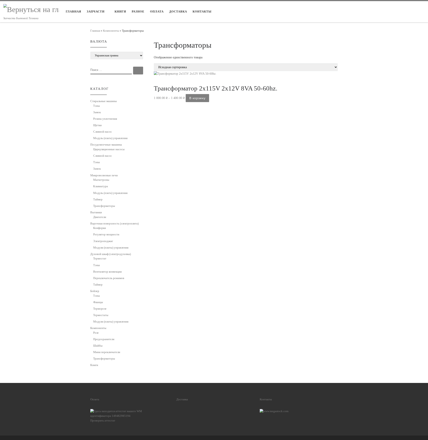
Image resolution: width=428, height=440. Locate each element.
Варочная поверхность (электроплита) (114, 223)
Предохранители (103, 339)
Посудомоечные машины (106, 144)
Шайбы (98, 345)
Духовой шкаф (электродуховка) (110, 254)
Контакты (266, 399)
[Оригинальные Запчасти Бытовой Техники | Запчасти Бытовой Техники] (31, 9)
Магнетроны (101, 179)
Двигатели (99, 217)
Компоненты (111, 30)
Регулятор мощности (106, 234)
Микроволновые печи (104, 175)
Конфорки (99, 228)
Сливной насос (102, 131)
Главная (95, 30)
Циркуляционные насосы (109, 149)
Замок (97, 112)
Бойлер (94, 291)
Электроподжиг (103, 241)
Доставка (182, 399)
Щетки (97, 125)
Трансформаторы (104, 206)
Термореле (100, 308)
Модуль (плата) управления (110, 138)
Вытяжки (96, 212)
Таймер (98, 199)
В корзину (197, 98)
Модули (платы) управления (110, 247)
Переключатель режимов (108, 278)
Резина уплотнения (105, 118)
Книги (94, 365)
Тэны (96, 105)
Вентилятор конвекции (107, 271)
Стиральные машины (103, 101)
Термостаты (100, 315)
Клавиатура (100, 186)
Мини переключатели (106, 352)
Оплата (94, 399)
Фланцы (98, 302)
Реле (96, 332)
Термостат (99, 258)
